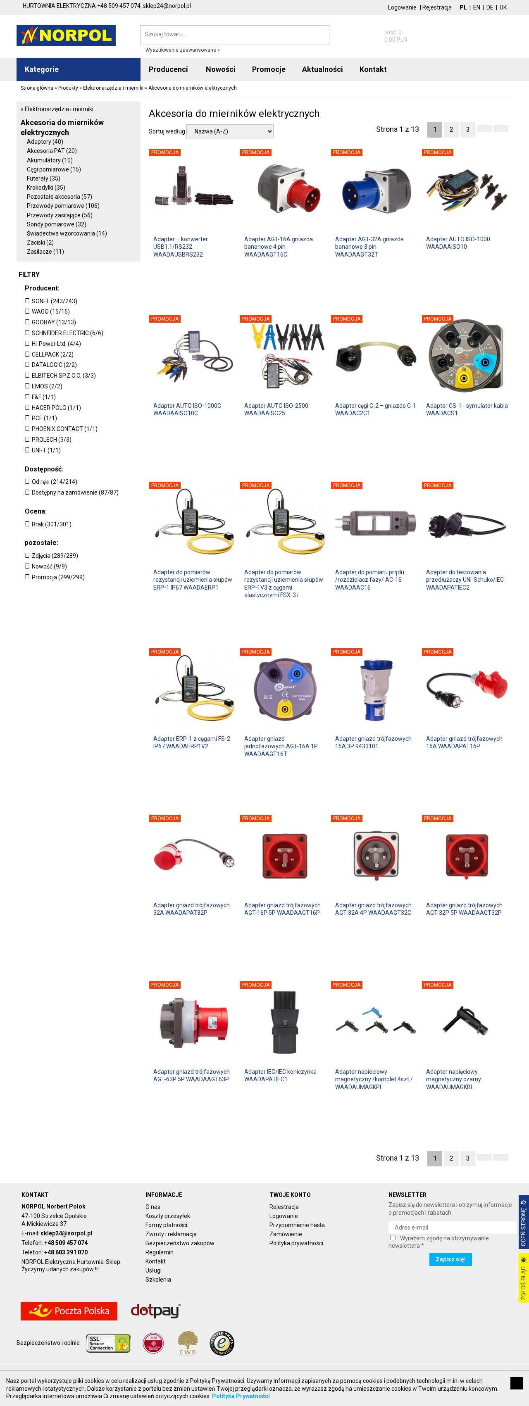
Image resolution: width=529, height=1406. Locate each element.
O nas (152, 1207)
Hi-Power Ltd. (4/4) (56, 343)
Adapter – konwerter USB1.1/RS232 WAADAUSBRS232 (180, 246)
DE (489, 7)
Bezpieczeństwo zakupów (179, 1243)
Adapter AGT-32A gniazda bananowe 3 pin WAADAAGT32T (369, 246)
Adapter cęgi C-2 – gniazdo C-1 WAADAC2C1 (375, 409)
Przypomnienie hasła (297, 1225)
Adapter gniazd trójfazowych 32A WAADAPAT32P (191, 909)
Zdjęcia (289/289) (55, 555)
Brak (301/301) (51, 524)
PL (463, 7)
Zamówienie (285, 1234)
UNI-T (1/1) (46, 450)
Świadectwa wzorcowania (67, 233)
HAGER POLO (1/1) (56, 407)
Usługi (153, 1270)
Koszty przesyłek (167, 1216)
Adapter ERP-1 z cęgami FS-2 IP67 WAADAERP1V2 (191, 742)
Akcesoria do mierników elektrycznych (62, 127)
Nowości (221, 69)
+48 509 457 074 (66, 1242)
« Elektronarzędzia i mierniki (57, 109)
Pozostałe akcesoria (59, 196)
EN (476, 7)
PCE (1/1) (44, 418)
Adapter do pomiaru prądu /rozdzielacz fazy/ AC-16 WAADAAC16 (369, 579)
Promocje (269, 69)
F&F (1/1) (44, 397)
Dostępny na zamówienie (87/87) (75, 492)
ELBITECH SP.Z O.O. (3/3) (64, 375)
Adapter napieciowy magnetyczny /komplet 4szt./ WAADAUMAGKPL (374, 1079)
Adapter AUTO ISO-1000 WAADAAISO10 (458, 243)
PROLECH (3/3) (51, 439)
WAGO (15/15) (51, 311)
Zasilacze (45, 251)
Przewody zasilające (60, 215)
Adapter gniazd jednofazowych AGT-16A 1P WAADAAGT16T (281, 746)
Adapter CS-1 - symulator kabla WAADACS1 (467, 409)
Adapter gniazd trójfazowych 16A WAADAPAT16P (464, 742)
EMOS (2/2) (47, 386)
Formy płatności (166, 1225)
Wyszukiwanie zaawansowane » (182, 50)
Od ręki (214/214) (54, 481)
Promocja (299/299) (58, 577)
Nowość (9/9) (49, 566)
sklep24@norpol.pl (66, 1233)
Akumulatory (50, 160)
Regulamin (159, 1252)
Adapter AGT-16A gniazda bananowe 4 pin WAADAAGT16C (278, 246)
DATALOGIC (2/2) (54, 365)
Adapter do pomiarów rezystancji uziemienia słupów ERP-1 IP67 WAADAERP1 (192, 579)
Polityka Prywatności (241, 1396)
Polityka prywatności (296, 1243)
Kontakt (155, 1261)
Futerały (43, 178)
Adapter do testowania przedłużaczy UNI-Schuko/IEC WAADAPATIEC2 (465, 579)
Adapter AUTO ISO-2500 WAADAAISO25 (276, 409)
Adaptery (45, 141)
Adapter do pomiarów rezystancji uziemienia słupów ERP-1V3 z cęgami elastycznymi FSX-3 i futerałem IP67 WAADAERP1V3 (283, 583)
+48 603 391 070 (66, 1252)
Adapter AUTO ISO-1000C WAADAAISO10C (187, 409)
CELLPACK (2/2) (53, 354)
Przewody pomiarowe (63, 205)
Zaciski (40, 242)
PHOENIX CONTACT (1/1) (65, 429)
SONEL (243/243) (54, 301)
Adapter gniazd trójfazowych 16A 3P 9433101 (373, 742)
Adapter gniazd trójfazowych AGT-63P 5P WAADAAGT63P (191, 1075)
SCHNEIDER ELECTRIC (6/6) (67, 333)
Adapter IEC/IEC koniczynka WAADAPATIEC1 (280, 1075)
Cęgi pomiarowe (54, 169)
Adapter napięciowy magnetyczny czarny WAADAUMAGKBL (453, 1079)
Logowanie (402, 7)
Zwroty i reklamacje (171, 1234)
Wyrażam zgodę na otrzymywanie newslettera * (438, 1242)
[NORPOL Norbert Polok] (66, 34)
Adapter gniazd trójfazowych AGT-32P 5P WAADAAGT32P (464, 909)
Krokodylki (46, 187)
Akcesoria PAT (52, 150)
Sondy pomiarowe (56, 224)
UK (503, 7)
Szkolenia (158, 1279)
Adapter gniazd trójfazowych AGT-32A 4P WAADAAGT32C (373, 909)
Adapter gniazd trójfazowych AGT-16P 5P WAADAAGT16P (282, 909)
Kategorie (42, 69)
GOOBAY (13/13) (54, 322)
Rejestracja (437, 7)
